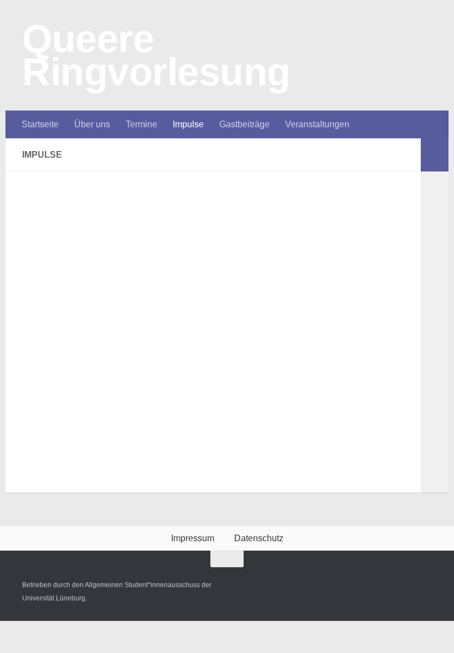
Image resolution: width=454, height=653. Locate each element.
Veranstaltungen (317, 124)
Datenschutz (258, 538)
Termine (141, 124)
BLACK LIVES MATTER (214, 360)
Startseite (40, 124)
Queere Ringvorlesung (156, 55)
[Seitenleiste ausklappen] (434, 155)
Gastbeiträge (244, 124)
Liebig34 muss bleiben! (210, 213)
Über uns (92, 124)
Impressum (192, 538)
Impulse (188, 124)
